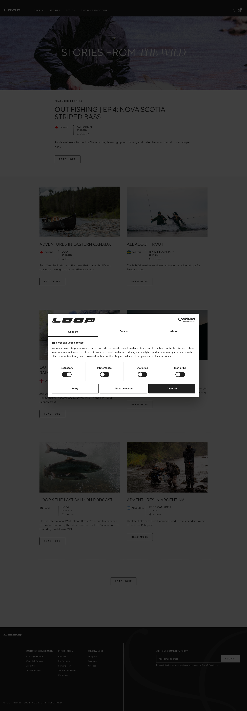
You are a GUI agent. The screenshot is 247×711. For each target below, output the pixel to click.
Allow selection (123, 388)
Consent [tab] (73, 331)
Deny (75, 388)
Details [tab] (123, 331)
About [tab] (174, 331)
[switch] (104, 374)
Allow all (172, 388)
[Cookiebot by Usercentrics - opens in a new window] (180, 320)
